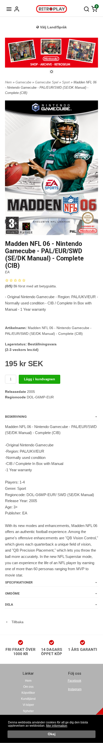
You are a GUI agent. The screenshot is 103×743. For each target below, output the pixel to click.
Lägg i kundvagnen (39, 379)
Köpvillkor (28, 693)
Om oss (28, 686)
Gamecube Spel (47, 82)
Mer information (56, 725)
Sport (66, 82)
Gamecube (24, 82)
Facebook (74, 680)
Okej (52, 734)
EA (7, 272)
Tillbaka (16, 622)
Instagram (75, 689)
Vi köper (28, 705)
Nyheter (28, 711)
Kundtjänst (28, 699)
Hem (8, 82)
